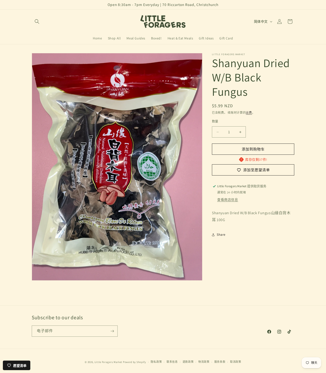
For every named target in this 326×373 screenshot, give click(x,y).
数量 (215, 121)
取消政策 (235, 362)
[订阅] (112, 331)
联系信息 (172, 362)
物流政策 (204, 362)
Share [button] (221, 234)
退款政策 (188, 362)
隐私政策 (156, 362)
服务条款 (220, 362)
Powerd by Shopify (134, 362)
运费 (249, 112)
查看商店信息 (227, 199)
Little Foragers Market (108, 362)
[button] (37, 21)
